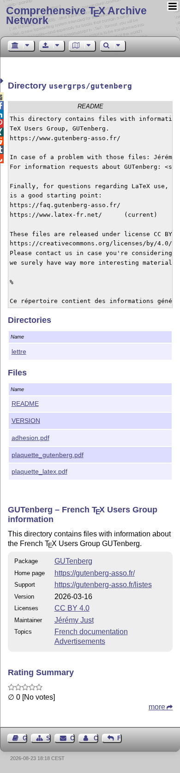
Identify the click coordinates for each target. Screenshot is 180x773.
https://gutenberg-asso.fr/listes (103, 585)
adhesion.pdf (30, 437)
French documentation (91, 632)
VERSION (26, 420)
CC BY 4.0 (72, 608)
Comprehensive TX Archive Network (76, 15)
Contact (72, 738)
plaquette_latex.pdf (39, 471)
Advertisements (79, 641)
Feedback (119, 738)
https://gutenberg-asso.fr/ (94, 573)
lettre (19, 351)
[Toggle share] (3, 81)
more (157, 707)
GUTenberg (73, 561)
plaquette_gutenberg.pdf (48, 454)
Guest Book (25, 738)
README (25, 403)
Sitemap (48, 738)
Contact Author (96, 738)
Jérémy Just (74, 620)
